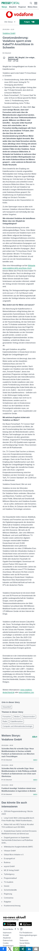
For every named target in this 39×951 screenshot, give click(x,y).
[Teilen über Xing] (23, 949)
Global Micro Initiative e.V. (14, 855)
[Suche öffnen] (31, 3)
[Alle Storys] (19, 17)
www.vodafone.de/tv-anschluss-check (17, 268)
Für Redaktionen (26, 933)
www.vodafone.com (26, 692)
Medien (17, 717)
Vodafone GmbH (9, 33)
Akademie (7, 938)
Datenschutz (8, 940)
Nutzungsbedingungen (28, 935)
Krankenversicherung (12, 906)
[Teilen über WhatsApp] (16, 949)
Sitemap (23, 946)
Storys (4, 7)
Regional (22, 7)
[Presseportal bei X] (17, 929)
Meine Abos (32, 7)
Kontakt (6, 935)
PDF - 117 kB (21, 59)
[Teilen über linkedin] (29, 949)
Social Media (25, 943)
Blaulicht (12, 7)
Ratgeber (7, 902)
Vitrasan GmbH (10, 851)
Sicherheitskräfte (10, 890)
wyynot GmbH (9, 866)
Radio (5, 721)
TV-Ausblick (8, 882)
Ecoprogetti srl (9, 858)
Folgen (27, 22)
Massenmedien (29, 717)
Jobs (21, 938)
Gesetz (6, 886)
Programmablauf (10, 878)
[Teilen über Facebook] (3, 949)
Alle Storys (8, 22)
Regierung (8, 894)
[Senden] (35, 949)
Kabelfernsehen (17, 721)
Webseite (31, 265)
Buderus (7, 862)
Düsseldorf (7, 707)
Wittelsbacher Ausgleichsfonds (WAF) (18, 847)
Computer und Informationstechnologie (17, 726)
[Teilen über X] (9, 949)
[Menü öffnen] (35, 3)
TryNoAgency (9, 874)
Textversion (24, 940)
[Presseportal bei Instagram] (20, 929)
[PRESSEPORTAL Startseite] (11, 3)
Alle (34, 737)
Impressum (7, 933)
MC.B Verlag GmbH (11, 870)
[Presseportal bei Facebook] (14, 929)
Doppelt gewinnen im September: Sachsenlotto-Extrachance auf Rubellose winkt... (17, 840)
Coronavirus (8, 898)
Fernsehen (7, 717)
